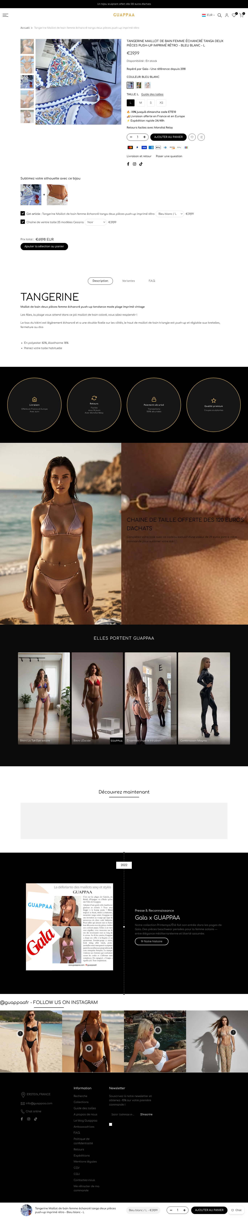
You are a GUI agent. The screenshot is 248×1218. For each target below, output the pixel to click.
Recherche (80, 1096)
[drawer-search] (220, 15)
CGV (77, 1167)
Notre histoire (153, 941)
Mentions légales (85, 1161)
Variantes (128, 281)
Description (100, 281)
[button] (192, 137)
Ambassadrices (84, 1126)
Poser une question (169, 156)
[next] (114, 81)
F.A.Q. (152, 281)
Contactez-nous (84, 1180)
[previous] (42, 81)
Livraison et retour (139, 156)
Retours (79, 1149)
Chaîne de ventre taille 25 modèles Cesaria (55, 222)
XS (161, 102)
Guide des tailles (152, 94)
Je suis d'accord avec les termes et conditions (133, 1124)
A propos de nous (85, 1114)
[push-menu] (5, 15)
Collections (81, 1102)
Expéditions (82, 1155)
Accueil (25, 28)
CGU (77, 1174)
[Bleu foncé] (138, 85)
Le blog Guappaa (85, 1120)
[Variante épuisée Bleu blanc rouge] (147, 85)
